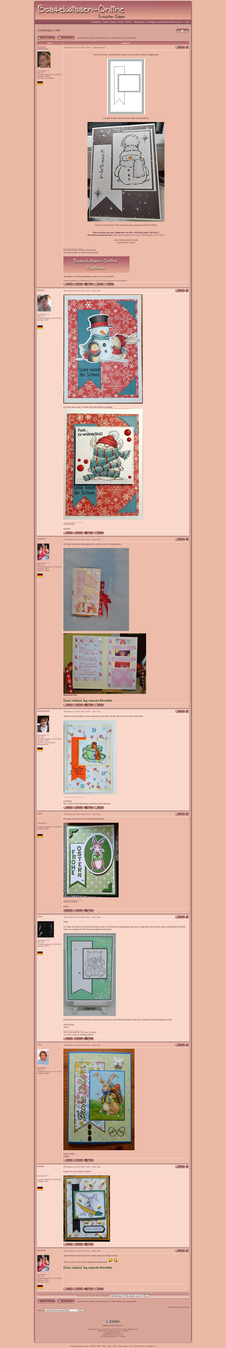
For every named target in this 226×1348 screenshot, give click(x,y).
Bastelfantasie (43, 711)
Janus (40, 917)
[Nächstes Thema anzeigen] (187, 32)
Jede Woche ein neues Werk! (124, 38)
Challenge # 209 (49, 30)
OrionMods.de (118, 1335)
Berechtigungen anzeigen (179, 1307)
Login (187, 22)
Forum (113, 22)
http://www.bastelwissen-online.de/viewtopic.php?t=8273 (139, 235)
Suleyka (40, 1166)
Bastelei (40, 290)
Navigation (95, 22)
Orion (100, 1329)
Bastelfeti (41, 539)
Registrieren (140, 22)
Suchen (128, 22)
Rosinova (41, 47)
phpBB (113, 1329)
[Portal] (182, 32)
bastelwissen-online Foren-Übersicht (93, 38)
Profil (120, 22)
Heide (39, 814)
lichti (39, 1045)
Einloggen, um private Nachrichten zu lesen (164, 22)
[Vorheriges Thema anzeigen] (178, 32)
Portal (105, 22)
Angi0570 (118, 1333)
